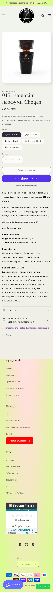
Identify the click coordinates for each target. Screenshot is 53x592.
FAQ (8, 414)
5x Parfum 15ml (33, 141)
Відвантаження (13, 421)
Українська (25, 564)
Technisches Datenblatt (13, 328)
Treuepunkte (11, 480)
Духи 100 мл (11, 135)
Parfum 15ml (11, 141)
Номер (5, 154)
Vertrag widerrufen (19, 441)
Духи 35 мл (31, 135)
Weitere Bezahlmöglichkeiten (26, 186)
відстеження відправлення (18, 427)
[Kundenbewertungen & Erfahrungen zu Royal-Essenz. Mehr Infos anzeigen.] (22, 533)
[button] (3, 16)
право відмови (13, 382)
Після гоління (12, 147)
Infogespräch (12, 473)
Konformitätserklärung (37, 328)
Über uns (10, 460)
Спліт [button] (8, 335)
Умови (9, 368)
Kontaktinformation (15, 388)
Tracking (10, 434)
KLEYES (10, 486)
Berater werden (13, 467)
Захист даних (12, 395)
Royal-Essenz (30, 585)
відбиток (10, 375)
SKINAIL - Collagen (15, 493)
